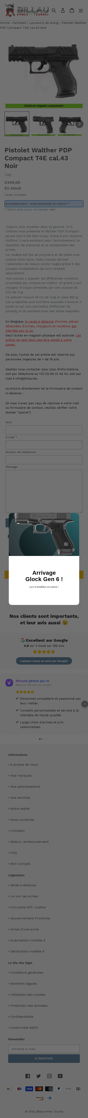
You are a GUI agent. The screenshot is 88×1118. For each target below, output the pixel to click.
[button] (13, 517)
